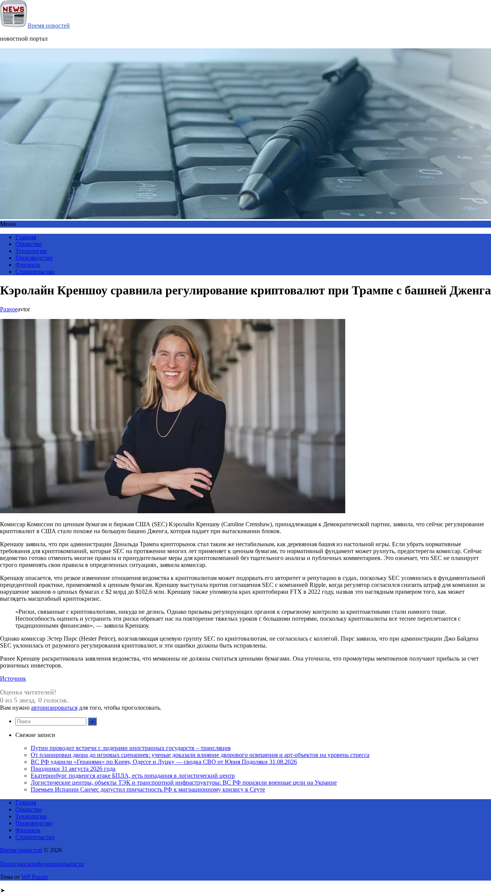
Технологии (31, 251)
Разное (9, 309)
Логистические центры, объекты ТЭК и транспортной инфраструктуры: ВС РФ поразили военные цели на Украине (184, 782)
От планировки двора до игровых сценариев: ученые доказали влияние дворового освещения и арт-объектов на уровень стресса (200, 755)
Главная (25, 237)
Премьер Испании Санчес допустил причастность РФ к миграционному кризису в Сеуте (148, 789)
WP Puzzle (34, 877)
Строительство (34, 271)
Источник (13, 678)
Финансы (27, 264)
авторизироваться (54, 707)
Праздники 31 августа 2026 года (73, 768)
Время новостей (49, 25)
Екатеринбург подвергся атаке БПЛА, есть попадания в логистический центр (133, 775)
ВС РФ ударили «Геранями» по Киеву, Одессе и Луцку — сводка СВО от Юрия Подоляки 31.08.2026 (164, 761)
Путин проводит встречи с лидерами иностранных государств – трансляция (131, 748)
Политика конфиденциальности (42, 864)
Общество (28, 244)
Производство (34, 257)
